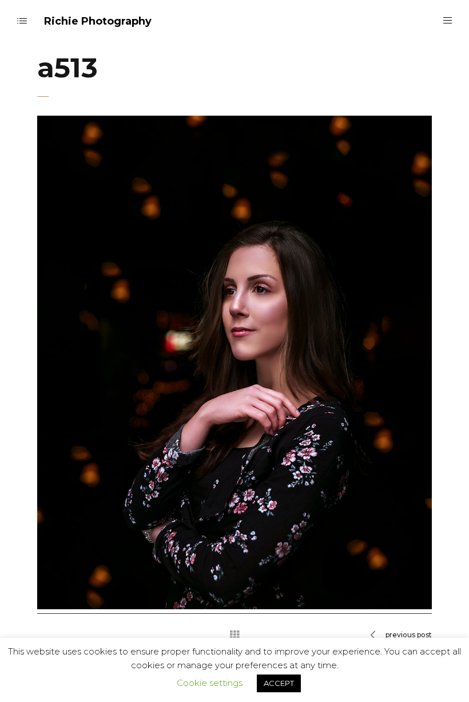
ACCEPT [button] (279, 683)
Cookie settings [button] (210, 682)
